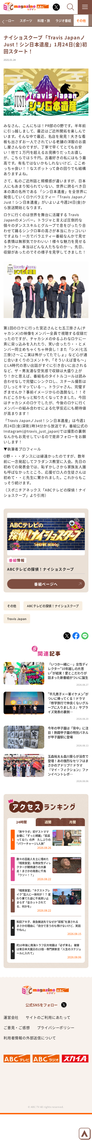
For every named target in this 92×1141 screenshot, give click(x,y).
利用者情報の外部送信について (30, 1037)
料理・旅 (44, 20)
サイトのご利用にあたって (48, 1017)
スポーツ (26, 20)
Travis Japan (17, 619)
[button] (3, 22)
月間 (72, 822)
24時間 (21, 822)
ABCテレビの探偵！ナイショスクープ (53, 606)
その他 (81, 20)
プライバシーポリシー (56, 1027)
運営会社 (11, 1017)
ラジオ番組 (63, 20)
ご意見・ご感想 (17, 1027)
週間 (48, 822)
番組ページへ (46, 584)
